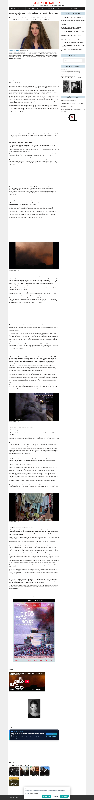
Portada (12, 8)
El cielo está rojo (40, 17)
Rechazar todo (46, 796)
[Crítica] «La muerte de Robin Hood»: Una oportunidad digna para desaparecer (71, 27)
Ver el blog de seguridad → (51, 736)
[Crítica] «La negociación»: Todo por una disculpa (73, 20)
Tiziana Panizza (51, 19)
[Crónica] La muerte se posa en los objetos (71, 39)
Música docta (35, 8)
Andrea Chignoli (17, 17)
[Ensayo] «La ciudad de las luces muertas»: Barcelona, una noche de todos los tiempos (71, 36)
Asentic (15, 798)
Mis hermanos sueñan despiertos (32, 19)
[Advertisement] (34, 69)
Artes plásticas (51, 8)
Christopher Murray (26, 17)
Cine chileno (33, 17)
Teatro (43, 8)
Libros (22, 8)
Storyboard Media (43, 19)
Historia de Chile (21, 19)
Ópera (28, 8)
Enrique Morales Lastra (50, 17)
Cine (18, 8)
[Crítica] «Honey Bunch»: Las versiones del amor (72, 17)
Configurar (55, 796)
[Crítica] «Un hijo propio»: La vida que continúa (72, 42)
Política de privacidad (14, 797)
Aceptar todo (64, 796)
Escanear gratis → (51, 734)
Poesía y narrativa (62, 8)
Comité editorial (73, 8)
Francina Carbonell (13, 19)
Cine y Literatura (15, 50)
